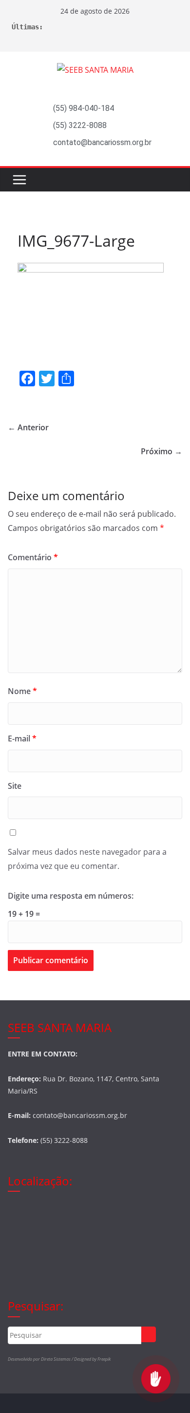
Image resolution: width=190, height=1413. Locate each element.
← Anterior (28, 427)
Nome (22, 691)
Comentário (33, 557)
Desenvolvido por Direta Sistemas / (41, 1359)
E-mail (22, 738)
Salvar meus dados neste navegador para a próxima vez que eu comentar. (87, 858)
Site (14, 785)
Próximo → (161, 451)
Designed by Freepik (92, 1359)
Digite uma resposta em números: (70, 895)
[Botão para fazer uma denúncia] (156, 1378)
